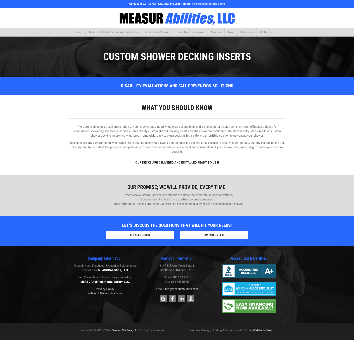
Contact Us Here (214, 234)
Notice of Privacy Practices (105, 293)
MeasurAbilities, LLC (125, 330)
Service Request (140, 234)
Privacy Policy (105, 289)
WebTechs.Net (262, 330)
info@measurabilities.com (208, 4)
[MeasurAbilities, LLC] (177, 18)
